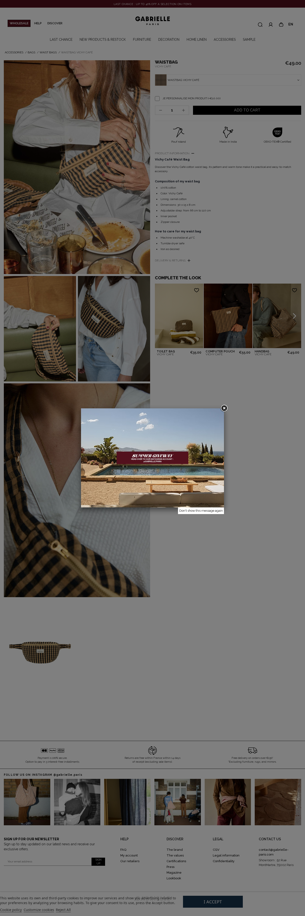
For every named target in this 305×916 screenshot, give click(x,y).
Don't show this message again (201, 510)
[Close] (224, 408)
